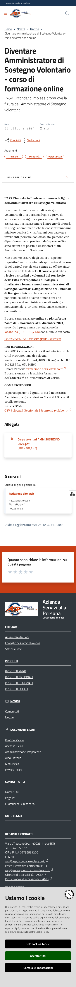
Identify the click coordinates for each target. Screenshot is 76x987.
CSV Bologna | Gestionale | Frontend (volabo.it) (36, 410)
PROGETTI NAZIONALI (19, 677)
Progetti (11, 661)
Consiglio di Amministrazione (22, 643)
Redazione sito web (21, 493)
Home (8, 29)
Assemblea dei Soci (17, 637)
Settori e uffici (13, 649)
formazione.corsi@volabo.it (44, 369)
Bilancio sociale (14, 740)
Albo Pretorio (13, 758)
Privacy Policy (13, 769)
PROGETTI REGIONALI (19, 683)
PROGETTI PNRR (15, 671)
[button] (67, 13)
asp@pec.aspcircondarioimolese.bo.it (27, 870)
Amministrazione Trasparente (23, 752)
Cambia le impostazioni (38, 967)
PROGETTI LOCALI (16, 689)
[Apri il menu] (5, 13)
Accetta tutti (38, 956)
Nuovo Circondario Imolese (18, 3)
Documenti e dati (22, 729)
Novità (21, 29)
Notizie (34, 29)
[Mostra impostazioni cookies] (72, 493)
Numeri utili (12, 792)
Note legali (13, 816)
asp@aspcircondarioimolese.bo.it (25, 861)
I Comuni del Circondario (19, 804)
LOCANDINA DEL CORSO (32, 339)
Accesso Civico (14, 746)
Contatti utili (15, 782)
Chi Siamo (12, 627)
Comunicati (12, 711)
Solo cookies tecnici (38, 944)
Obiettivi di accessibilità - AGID (24, 874)
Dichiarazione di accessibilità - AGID (27, 879)
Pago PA (10, 798)
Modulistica (12, 763)
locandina (22, 332)
